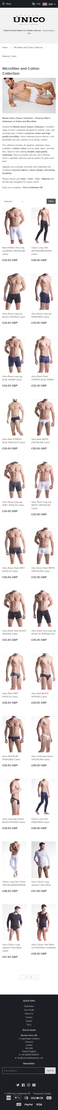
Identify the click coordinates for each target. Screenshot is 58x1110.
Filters (51, 201)
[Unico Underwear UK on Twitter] (17, 1085)
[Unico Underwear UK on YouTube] (34, 1085)
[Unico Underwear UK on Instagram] (28, 1085)
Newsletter (29, 1006)
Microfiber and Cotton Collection (28, 47)
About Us (29, 1013)
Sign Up (50, 1071)
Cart (38, 4)
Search (29, 1021)
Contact (29, 1017)
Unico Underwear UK (21, 1093)
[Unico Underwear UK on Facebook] (23, 1085)
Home (5, 47)
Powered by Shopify (42, 1093)
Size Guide (29, 1010)
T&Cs (29, 1025)
